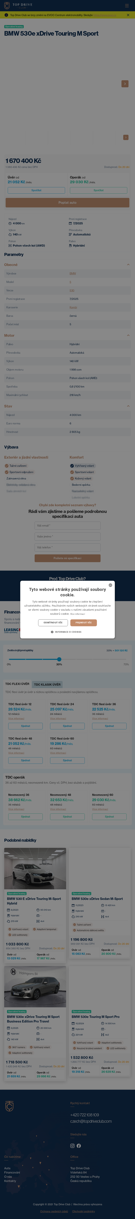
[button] (67, 632)
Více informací (77, 614)
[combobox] (110, 585)
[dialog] (67, 609)
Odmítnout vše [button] (53, 622)
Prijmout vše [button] (84, 622)
